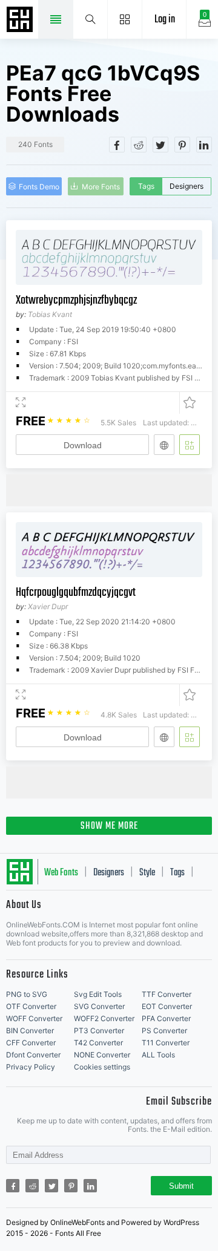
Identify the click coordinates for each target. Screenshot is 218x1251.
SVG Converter (99, 1006)
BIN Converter (30, 1030)
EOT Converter (167, 1006)
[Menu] (125, 19)
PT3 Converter (99, 1030)
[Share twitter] (160, 144)
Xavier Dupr (48, 606)
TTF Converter (166, 994)
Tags (146, 186)
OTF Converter (31, 1006)
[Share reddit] (139, 144)
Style (147, 873)
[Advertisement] (112, 489)
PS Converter (164, 1030)
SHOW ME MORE (109, 826)
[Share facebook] (117, 144)
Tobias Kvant (50, 314)
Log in (164, 19)
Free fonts (21, 20)
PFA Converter (166, 1018)
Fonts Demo (39, 186)
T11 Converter (166, 1042)
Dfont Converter (33, 1054)
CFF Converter (31, 1042)
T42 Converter (98, 1042)
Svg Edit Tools (98, 994)
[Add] (189, 444)
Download (83, 445)
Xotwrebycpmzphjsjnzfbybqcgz (76, 300)
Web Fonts (61, 873)
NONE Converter (102, 1054)
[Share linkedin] (204, 144)
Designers (186, 186)
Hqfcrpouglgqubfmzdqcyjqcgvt (76, 592)
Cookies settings (102, 1066)
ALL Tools (158, 1054)
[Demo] (20, 403)
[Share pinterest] (182, 144)
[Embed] (164, 444)
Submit (181, 1186)
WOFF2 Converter (104, 1018)
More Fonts (101, 186)
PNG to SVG (26, 994)
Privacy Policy (30, 1066)
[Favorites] (187, 403)
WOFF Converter (34, 1018)
